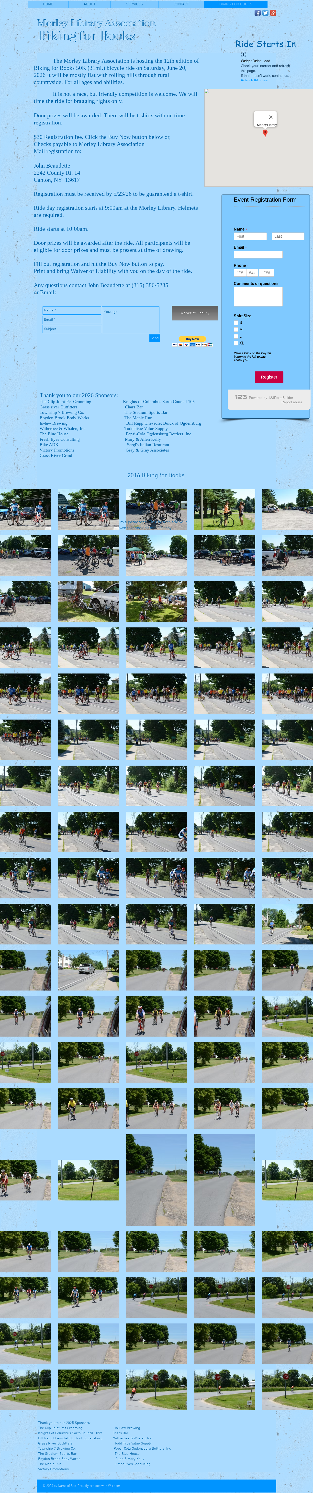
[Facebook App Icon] (258, 13)
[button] (192, 341)
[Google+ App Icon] (273, 13)
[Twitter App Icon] (265, 13)
